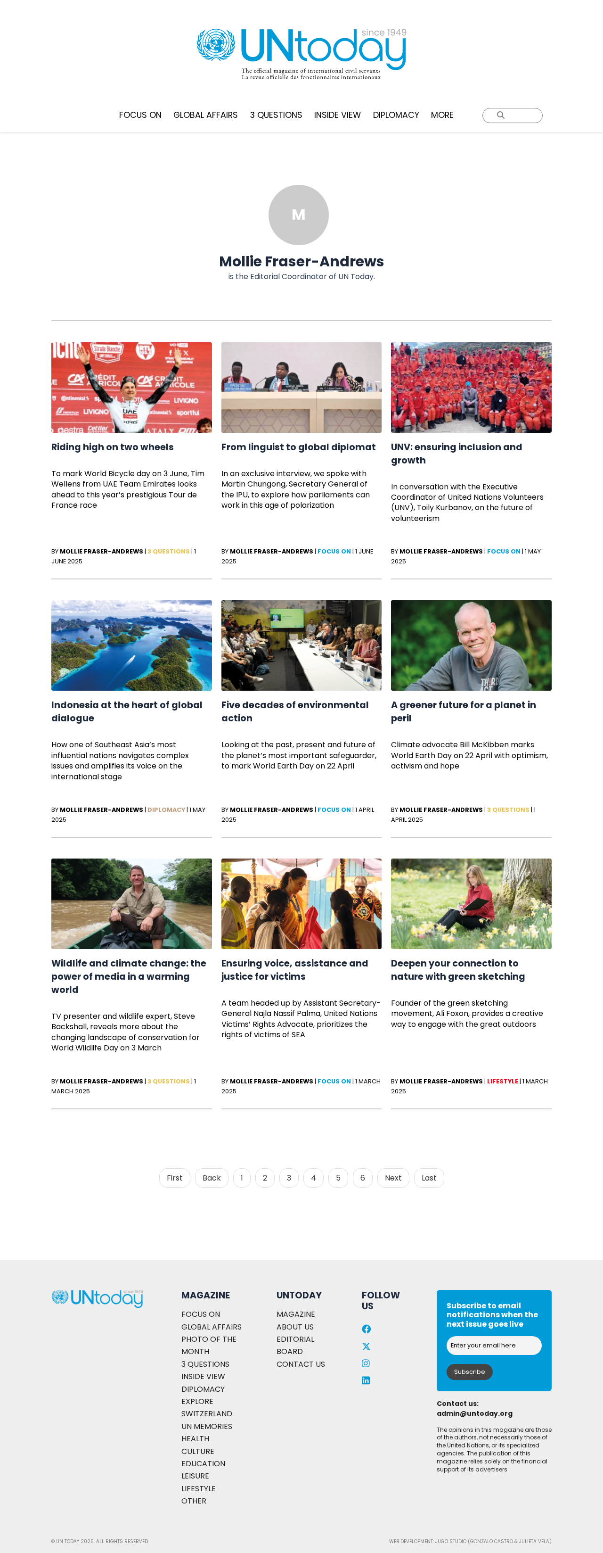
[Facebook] (366, 1329)
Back (212, 1178)
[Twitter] (366, 1346)
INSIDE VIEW (337, 115)
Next (393, 1178)
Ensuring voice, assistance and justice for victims (294, 970)
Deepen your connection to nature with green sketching (458, 970)
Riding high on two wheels (112, 447)
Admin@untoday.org (475, 1413)
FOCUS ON (140, 115)
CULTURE (197, 1451)
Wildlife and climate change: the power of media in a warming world (128, 976)
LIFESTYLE (198, 1488)
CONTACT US (301, 1364)
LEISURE (195, 1475)
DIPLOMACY (396, 115)
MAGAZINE (296, 1314)
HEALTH (195, 1438)
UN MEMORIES (206, 1426)
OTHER (193, 1500)
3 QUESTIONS (276, 115)
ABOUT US (295, 1327)
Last (429, 1178)
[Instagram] (366, 1363)
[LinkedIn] (366, 1380)
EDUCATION (203, 1463)
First (175, 1178)
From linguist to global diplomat (298, 447)
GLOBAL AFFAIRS (205, 115)
